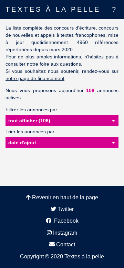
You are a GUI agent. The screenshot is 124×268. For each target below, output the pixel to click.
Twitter (65, 209)
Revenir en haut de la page (64, 197)
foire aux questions (60, 64)
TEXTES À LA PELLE (53, 9)
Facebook (65, 221)
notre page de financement (35, 78)
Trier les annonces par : (31, 131)
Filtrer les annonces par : (33, 109)
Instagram (64, 233)
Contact (65, 244)
